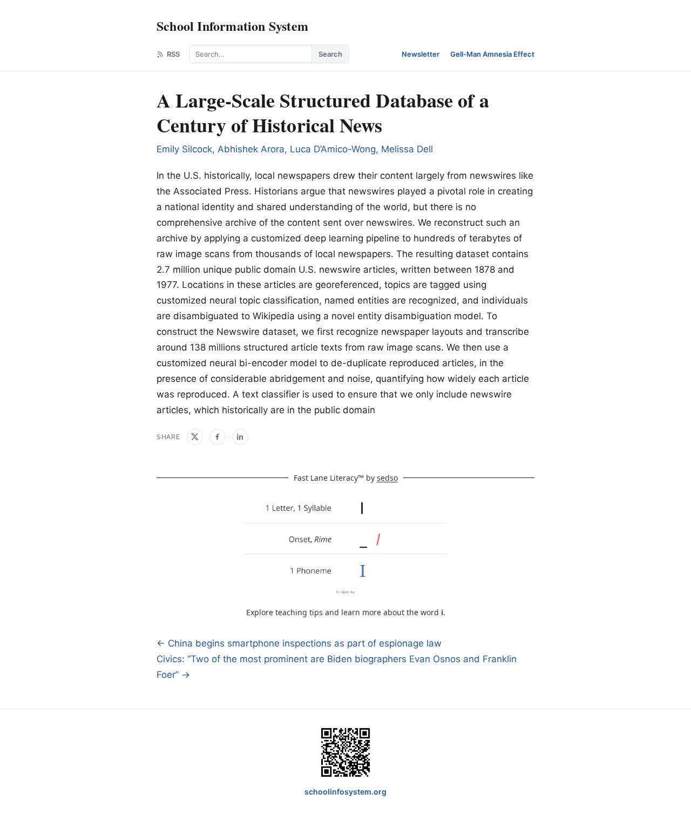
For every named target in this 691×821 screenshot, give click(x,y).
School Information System (232, 25)
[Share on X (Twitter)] (195, 437)
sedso (387, 478)
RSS (173, 54)
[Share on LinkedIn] (240, 437)
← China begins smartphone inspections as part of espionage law (299, 643)
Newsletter (420, 54)
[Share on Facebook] (217, 437)
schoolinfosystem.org (345, 791)
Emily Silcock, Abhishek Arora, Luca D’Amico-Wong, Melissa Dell (295, 149)
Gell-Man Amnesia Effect (492, 54)
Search (330, 54)
